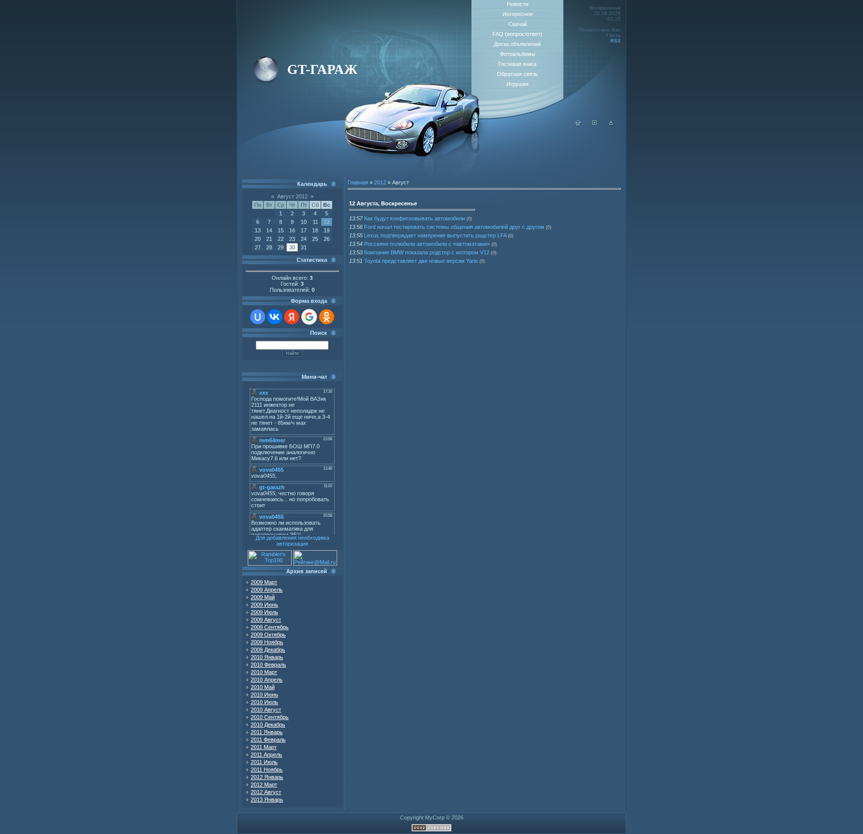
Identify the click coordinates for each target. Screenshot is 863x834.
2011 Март (264, 747)
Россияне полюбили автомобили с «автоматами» (427, 244)
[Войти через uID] (257, 316)
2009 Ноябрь (267, 642)
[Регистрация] (595, 124)
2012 (380, 182)
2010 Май (263, 687)
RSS (615, 40)
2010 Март (264, 672)
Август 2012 (292, 196)
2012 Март (264, 785)
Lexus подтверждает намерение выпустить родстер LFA (435, 235)
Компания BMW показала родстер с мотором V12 (426, 252)
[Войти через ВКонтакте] (274, 316)
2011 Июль (264, 762)
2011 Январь (267, 732)
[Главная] (578, 124)
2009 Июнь (264, 605)
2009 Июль (264, 612)
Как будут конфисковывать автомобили (414, 218)
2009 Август (266, 620)
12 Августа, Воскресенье (383, 203)
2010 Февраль (268, 665)
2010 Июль (264, 702)
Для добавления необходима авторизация (292, 541)
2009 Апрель (267, 590)
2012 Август (266, 792)
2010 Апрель (267, 680)
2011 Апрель (266, 755)
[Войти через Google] (309, 317)
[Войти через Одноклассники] (326, 316)
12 (327, 222)
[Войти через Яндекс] (291, 316)
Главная (358, 182)
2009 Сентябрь (270, 627)
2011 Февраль (268, 740)
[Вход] (611, 124)
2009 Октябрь (268, 635)
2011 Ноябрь (267, 770)
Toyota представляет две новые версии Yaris (421, 261)
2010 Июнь (264, 695)
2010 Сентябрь (270, 717)
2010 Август (266, 710)
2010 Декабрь (268, 725)
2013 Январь (267, 800)
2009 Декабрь (268, 650)
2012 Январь (267, 777)
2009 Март (264, 582)
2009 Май (263, 597)
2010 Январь (267, 657)
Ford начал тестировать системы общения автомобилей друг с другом (454, 227)
